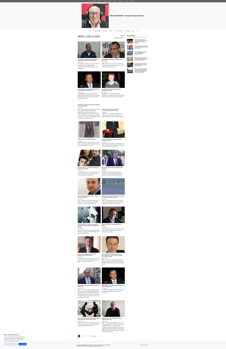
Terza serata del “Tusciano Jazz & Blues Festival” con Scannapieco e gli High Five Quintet (88, 226)
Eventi (110, 1)
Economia (105, 1)
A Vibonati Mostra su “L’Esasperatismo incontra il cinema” (112, 140)
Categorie (122, 35)
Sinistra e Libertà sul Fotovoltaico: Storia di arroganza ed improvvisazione (113, 196)
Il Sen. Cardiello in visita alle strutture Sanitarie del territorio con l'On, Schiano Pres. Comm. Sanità (112, 255)
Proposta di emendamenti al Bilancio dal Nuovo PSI (112, 60)
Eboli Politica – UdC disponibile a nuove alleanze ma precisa (112, 319)
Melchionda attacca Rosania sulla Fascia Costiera (112, 168)
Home (89, 30)
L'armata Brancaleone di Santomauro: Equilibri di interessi (111, 90)
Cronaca (94, 1)
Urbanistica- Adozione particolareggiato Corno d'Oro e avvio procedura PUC (88, 60)
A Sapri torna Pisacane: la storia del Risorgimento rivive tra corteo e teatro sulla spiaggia (141, 41)
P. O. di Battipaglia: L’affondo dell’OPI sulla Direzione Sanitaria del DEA (141, 53)
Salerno (110, 30)
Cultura (115, 1)
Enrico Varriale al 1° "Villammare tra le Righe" (111, 225)
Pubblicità (126, 1)
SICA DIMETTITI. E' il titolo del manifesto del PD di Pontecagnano (113, 286)
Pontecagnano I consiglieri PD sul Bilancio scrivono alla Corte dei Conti (88, 90)
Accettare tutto (22, 344)
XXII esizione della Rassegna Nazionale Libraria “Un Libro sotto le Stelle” (141, 64)
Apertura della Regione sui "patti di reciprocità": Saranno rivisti (87, 254)
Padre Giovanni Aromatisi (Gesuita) (87, 139)
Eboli (133, 30)
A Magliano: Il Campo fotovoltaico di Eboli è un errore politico (89, 105)
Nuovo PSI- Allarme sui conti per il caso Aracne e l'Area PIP (88, 196)
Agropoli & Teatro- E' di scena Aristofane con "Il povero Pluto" (88, 168)
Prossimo (94, 336)
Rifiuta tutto (14, 344)
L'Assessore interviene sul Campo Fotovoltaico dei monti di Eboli (110, 110)
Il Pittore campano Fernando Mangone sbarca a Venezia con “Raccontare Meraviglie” (141, 58)
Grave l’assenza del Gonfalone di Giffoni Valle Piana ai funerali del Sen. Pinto (141, 47)
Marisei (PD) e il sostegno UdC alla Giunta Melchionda (88, 286)
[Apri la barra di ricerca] (137, 31)
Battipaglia (127, 30)
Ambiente (120, 1)
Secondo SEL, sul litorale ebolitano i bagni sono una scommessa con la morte (88, 319)
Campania (105, 30)
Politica (99, 1)
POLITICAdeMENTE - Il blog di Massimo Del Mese (127, 16)
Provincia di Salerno (119, 30)
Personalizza (7, 344)
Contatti (131, 1)
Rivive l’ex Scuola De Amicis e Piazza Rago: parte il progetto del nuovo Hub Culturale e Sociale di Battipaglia (141, 70)
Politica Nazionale (97, 30)
